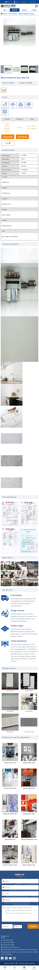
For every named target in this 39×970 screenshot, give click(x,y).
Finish (7, 119)
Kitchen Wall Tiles (29, 788)
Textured (7, 131)
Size (32, 119)
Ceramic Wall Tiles (29, 763)
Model (22, 83)
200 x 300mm (32, 126)
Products (14, 10)
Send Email (22, 137)
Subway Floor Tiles (29, 814)
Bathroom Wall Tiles (10, 814)
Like (7, 143)
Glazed (7, 124)
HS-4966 (29, 83)
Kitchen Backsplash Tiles (29, 839)
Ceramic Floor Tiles (10, 763)
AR (33, 2)
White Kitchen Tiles (29, 865)
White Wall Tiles (10, 839)
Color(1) (5, 83)
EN (9, 2)
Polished (7, 129)
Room (4, 97)
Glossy (7, 126)
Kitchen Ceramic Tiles (10, 865)
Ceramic (19, 127)
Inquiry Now (8, 137)
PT (25, 2)
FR (17, 2)
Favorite (24, 10)
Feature (19, 119)
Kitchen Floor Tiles (10, 788)
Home (5, 10)
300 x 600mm (32, 129)
